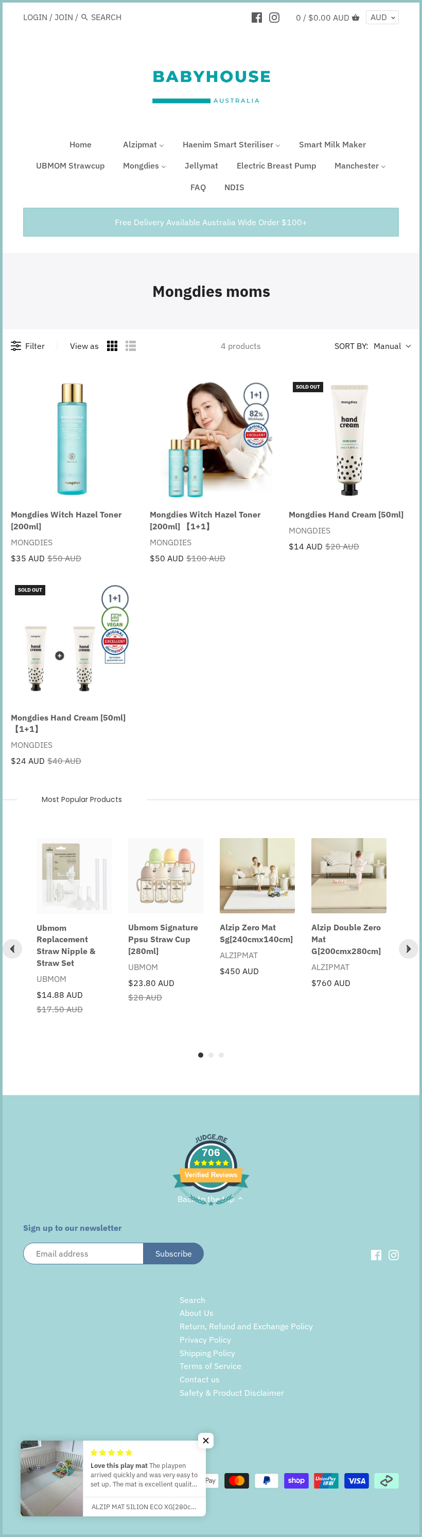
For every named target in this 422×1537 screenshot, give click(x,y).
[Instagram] (274, 16)
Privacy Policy (205, 1339)
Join (64, 17)
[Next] (408, 949)
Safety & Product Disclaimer (232, 1393)
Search (192, 1300)
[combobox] (134, 16)
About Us (197, 1313)
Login (35, 17)
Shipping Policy (207, 1353)
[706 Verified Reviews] (211, 1211)
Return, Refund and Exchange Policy (246, 1326)
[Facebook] (257, 16)
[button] (206, 1440)
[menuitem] (74, 146)
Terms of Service (210, 1366)
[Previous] (12, 949)
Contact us (200, 1379)
